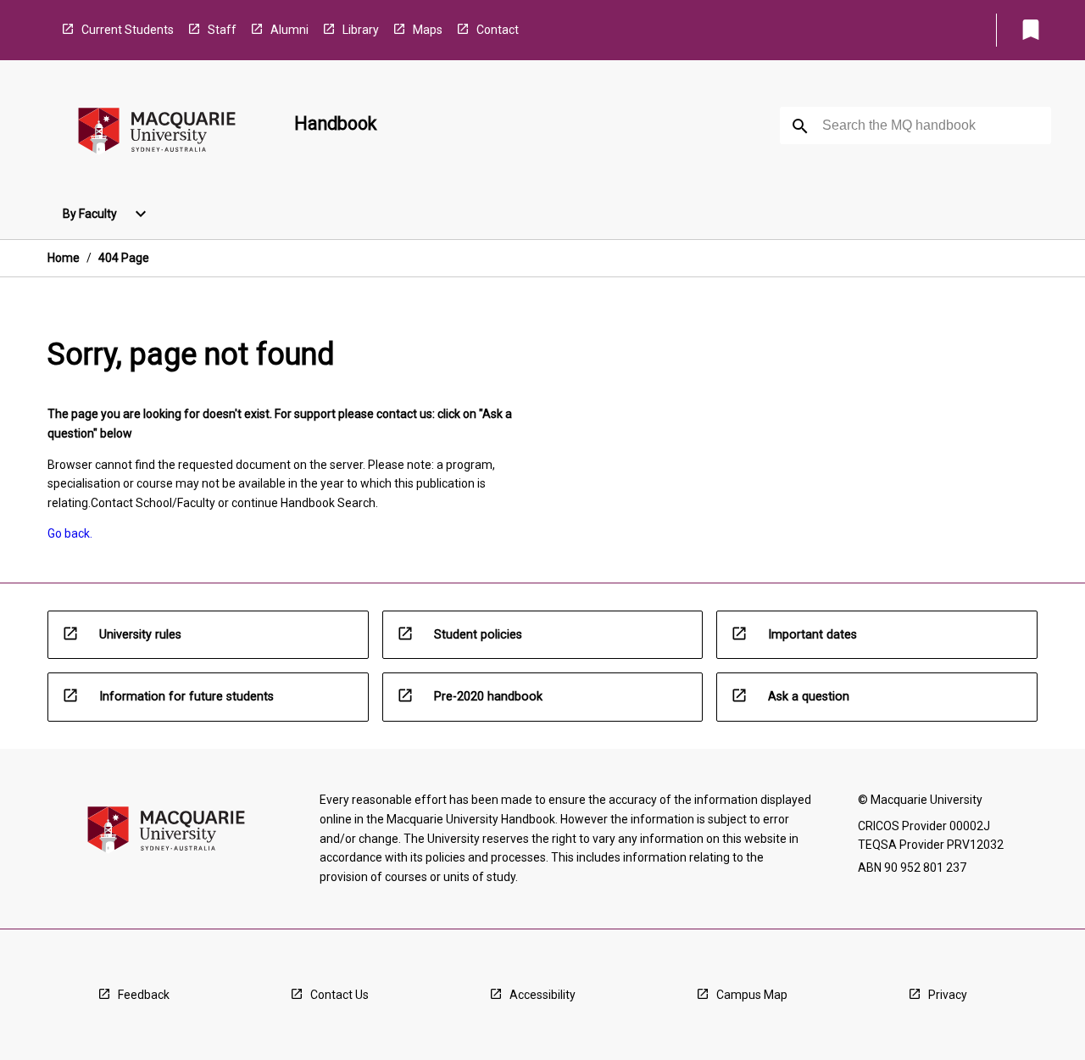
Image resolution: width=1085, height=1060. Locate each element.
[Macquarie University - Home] (157, 134)
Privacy (947, 994)
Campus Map (751, 994)
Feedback (144, 994)
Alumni (289, 29)
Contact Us (339, 994)
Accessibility (542, 994)
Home (63, 258)
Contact (497, 29)
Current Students (127, 29)
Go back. (69, 533)
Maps (427, 29)
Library (360, 29)
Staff (222, 29)
